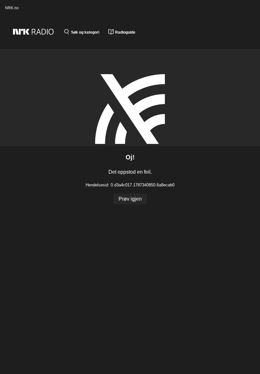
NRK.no (12, 8)
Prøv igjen (130, 199)
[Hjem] (36, 32)
